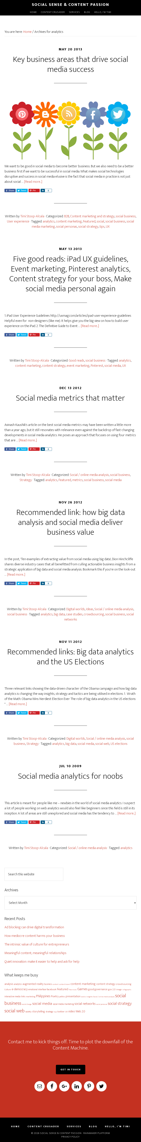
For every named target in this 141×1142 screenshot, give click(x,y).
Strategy (26, 480)
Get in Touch (71, 1070)
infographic (126, 989)
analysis (8, 984)
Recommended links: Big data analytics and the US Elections (70, 657)
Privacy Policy (70, 1137)
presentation (73, 996)
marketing (30, 996)
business (48, 984)
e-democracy (20, 989)
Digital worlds (75, 609)
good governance (97, 989)
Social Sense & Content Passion (70, 4)
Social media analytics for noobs (70, 776)
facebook (51, 989)
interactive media (12, 996)
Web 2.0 (80, 1011)
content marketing (69, 221)
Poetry (55, 996)
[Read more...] (33, 182)
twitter (60, 1011)
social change (27, 1004)
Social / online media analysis (89, 475)
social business (126, 216)
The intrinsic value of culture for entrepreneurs (36, 944)
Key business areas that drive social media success (70, 64)
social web (102, 744)
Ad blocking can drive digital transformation (34, 927)
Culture (7, 989)
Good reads (76, 360)
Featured (89, 221)
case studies (74, 614)
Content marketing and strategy (92, 216)
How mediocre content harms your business (34, 936)
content (55, 984)
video (71, 1011)
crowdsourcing (94, 614)
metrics (77, 480)
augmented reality (33, 984)
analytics (49, 221)
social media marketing (63, 1004)
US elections (119, 744)
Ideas (89, 609)
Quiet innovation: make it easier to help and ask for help (41, 962)
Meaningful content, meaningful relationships (35, 953)
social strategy (88, 227)
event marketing (78, 366)
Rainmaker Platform (96, 1133)
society (28, 1012)
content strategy (54, 366)
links (23, 996)
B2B (66, 216)
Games (82, 989)
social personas (66, 227)
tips (102, 227)
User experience (18, 221)
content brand (64, 984)
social (100, 221)
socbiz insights (87, 996)
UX (108, 227)
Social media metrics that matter (70, 398)
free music (73, 989)
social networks (85, 1004)
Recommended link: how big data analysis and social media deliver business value (70, 522)
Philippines (43, 996)
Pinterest (97, 366)
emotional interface (37, 989)
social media (112, 366)
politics (62, 996)
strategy (49, 1012)
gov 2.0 (112, 989)
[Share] (43, 190)
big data (59, 614)
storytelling (38, 1011)
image (119, 989)
